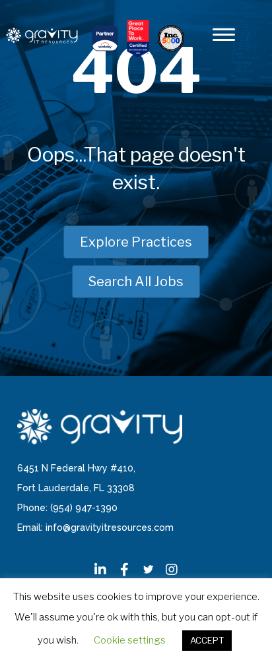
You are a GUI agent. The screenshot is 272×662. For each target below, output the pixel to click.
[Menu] (223, 35)
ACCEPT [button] (207, 640)
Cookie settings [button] (130, 640)
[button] (100, 569)
